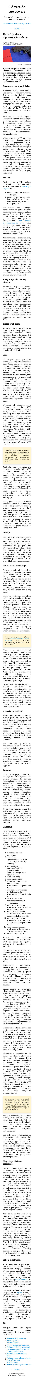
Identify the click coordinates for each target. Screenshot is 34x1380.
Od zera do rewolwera (17, 9)
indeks (17, 28)
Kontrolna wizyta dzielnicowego (13, 1361)
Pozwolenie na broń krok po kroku (17, 23)
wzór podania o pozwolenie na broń (17, 222)
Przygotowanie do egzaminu (18, 1345)
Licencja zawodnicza (15, 1351)
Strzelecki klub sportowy (16, 1338)
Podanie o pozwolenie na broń (18, 1358)
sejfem (19, 1292)
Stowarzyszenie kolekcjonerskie (13, 1341)
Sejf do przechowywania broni (19, 1364)
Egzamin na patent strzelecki (18, 1349)
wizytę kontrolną (21, 1280)
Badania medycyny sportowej (18, 1347)
